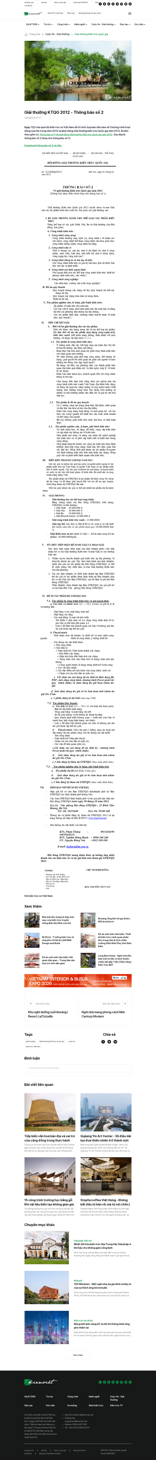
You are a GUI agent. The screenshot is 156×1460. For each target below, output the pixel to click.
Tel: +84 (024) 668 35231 (77, 1427)
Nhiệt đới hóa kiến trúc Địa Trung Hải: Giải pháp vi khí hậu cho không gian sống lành (102, 1246)
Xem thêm (78, 1355)
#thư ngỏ (71, 13)
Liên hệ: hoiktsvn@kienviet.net (79, 1415)
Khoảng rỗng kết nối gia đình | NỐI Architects (114, 920)
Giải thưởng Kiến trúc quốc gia (51, 1041)
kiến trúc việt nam (33, 1046)
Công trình (72, 1396)
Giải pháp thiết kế (83, 1241)
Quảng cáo (29, 2)
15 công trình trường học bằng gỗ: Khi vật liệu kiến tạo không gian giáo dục (50, 1204)
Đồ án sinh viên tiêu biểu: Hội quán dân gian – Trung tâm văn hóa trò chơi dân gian (58, 960)
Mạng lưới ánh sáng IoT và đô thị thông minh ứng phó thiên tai (102, 1326)
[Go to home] (33, 14)
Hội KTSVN (29, 1396)
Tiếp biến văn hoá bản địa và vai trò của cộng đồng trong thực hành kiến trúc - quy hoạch (49, 1140)
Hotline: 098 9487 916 (76, 1424)
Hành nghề (94, 1396)
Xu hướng (72, 1405)
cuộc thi (71, 1041)
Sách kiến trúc (96, 1405)
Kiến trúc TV (116, 1405)
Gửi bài (44, 2)
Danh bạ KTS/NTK (80, 2)
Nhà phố (78, 1280)
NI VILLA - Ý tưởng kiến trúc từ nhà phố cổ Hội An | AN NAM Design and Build (58, 940)
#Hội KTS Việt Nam (55, 13)
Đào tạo (28, 1405)
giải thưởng (30, 1041)
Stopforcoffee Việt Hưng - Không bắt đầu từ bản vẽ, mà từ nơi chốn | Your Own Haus (105, 1204)
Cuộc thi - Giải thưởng (117, 1398)
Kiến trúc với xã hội (83, 1320)
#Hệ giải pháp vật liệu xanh (90, 13)
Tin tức (49, 1396)
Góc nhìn (50, 1405)
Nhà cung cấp (60, 2)
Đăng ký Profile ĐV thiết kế (50, 1454)
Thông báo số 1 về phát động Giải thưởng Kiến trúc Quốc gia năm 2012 (75, 134)
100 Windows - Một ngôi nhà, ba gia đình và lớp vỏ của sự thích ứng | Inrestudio (102, 1286)
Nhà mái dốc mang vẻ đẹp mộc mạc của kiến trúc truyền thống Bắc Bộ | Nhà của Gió (58, 920)
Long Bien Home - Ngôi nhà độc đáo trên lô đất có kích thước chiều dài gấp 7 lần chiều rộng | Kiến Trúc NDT (114, 960)
